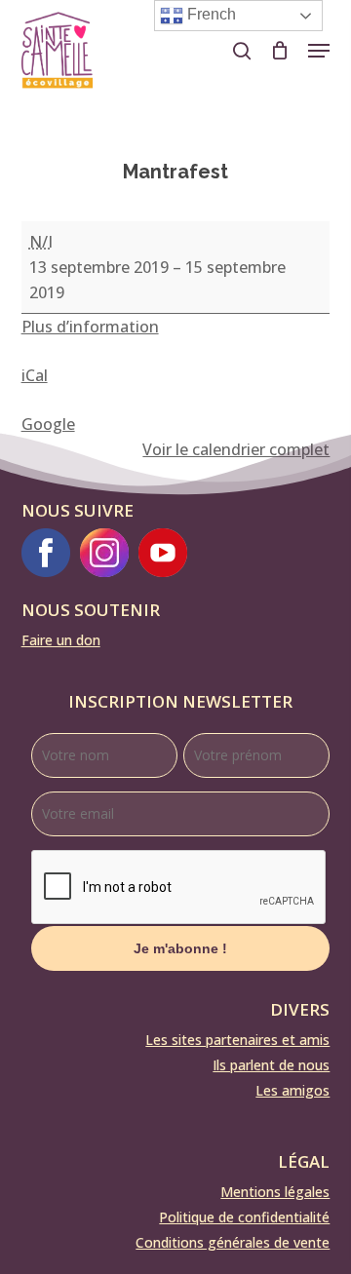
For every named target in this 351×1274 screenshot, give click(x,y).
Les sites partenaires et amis (237, 1039)
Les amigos (292, 1090)
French (209, 14)
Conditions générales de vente (233, 1242)
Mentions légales (275, 1191)
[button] (319, 50)
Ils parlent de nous (271, 1065)
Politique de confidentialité (244, 1217)
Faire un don (60, 640)
